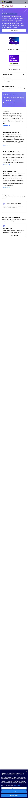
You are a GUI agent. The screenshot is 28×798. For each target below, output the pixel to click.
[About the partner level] (19, 69)
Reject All (14, 791)
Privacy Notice (17, 785)
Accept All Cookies (14, 795)
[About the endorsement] (19, 49)
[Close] (25, 6)
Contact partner (9, 103)
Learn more (5, 125)
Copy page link (9, 81)
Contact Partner (14, 30)
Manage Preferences (14, 788)
